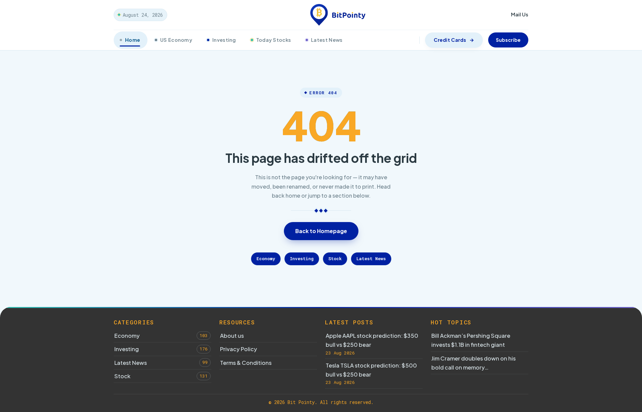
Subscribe (508, 40)
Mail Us (519, 14)
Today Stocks (273, 40)
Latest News (326, 40)
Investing (224, 40)
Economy (265, 258)
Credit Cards (450, 40)
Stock (335, 258)
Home (132, 40)
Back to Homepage (321, 230)
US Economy (176, 40)
